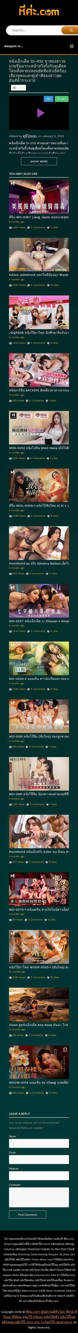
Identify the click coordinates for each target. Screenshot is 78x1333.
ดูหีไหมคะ (30, 136)
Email (12, 1152)
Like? (20, 88)
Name (12, 1136)
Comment (14, 1184)
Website (13, 1168)
